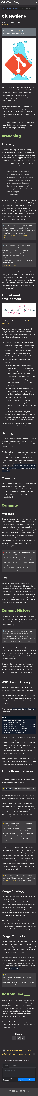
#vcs (14, 24)
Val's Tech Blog (7, 8)
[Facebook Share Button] (14, 1038)
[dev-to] (10, 1091)
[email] (14, 1091)
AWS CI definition (10, 265)
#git (5, 24)
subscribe (17, 31)
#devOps (9, 24)
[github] (17, 1091)
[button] (36, 2)
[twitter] (24, 1091)
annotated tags (10, 880)
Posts (17, 8)
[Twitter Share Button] (19, 1038)
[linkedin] (21, 1091)
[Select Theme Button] (29, 2)
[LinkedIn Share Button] (23, 1038)
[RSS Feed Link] (28, 1091)
